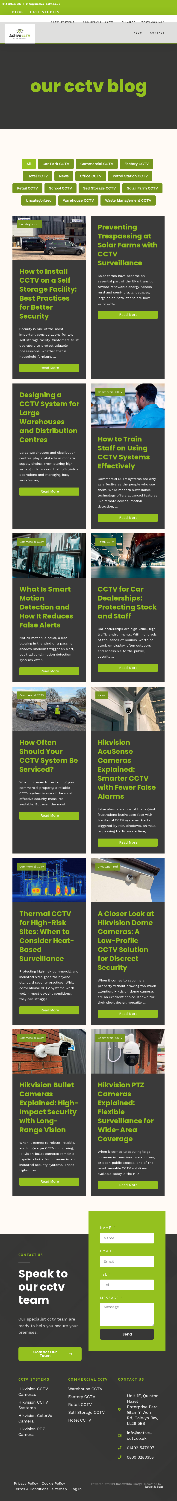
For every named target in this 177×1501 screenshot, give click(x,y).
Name (106, 1227)
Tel (104, 1274)
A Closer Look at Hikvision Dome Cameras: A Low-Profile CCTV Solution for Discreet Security (126, 941)
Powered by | (117, 1484)
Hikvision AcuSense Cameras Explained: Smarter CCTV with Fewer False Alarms (127, 769)
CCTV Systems (63, 22)
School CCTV (60, 188)
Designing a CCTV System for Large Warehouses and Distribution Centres (49, 417)
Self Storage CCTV (99, 188)
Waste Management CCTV (128, 200)
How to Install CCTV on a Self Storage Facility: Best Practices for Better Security (48, 293)
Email (107, 1250)
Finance (129, 22)
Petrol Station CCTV (130, 176)
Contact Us (131, 1379)
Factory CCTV (136, 164)
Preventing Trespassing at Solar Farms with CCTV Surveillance (128, 245)
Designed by (153, 1484)
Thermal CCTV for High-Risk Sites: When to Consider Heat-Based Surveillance (46, 936)
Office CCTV (90, 176)
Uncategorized (39, 200)
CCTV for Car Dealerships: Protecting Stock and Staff (127, 602)
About (139, 32)
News (64, 176)
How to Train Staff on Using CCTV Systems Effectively (124, 452)
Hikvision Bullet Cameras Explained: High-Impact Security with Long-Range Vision (49, 1107)
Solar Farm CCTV (142, 188)
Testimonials (153, 22)
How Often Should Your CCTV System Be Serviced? (48, 755)
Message (110, 1297)
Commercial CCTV (98, 22)
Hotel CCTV (37, 176)
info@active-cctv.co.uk (43, 4)
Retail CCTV (27, 188)
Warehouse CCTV (78, 200)
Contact (157, 32)
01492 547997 (11, 4)
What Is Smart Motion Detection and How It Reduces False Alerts (46, 607)
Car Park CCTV (56, 164)
